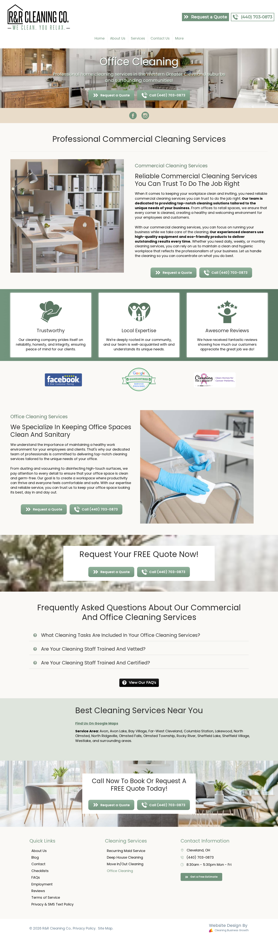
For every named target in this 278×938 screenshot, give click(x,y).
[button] (139, 635)
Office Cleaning (120, 870)
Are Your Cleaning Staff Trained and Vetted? (93, 649)
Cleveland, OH (198, 850)
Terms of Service (45, 897)
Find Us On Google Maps (96, 723)
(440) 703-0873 (200, 857)
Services (138, 38)
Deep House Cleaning (125, 857)
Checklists (40, 870)
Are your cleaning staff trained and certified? (95, 663)
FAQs (35, 877)
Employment (42, 884)
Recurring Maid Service (126, 850)
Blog (35, 857)
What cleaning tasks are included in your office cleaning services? (120, 635)
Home (100, 38)
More (179, 38)
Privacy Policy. (84, 928)
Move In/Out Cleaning (125, 864)
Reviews (38, 890)
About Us (117, 38)
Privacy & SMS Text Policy (52, 904)
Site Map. (105, 928)
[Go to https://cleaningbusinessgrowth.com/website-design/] (195, 928)
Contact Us (160, 38)
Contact (38, 864)
